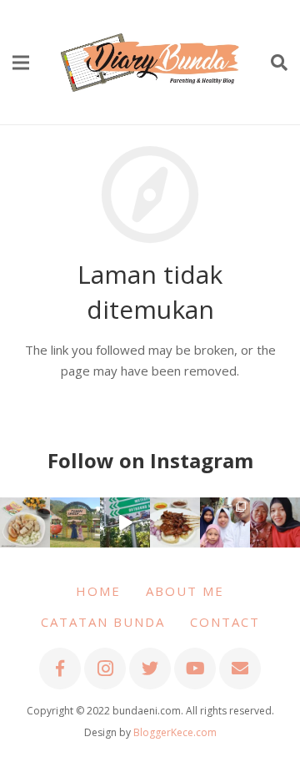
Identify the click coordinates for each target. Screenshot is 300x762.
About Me (185, 591)
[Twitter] (150, 668)
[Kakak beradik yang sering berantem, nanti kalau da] (75, 522)
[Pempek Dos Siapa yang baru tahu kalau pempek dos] (25, 522)
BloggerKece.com (175, 732)
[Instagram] (105, 668)
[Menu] (20, 62)
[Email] (240, 668)
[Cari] (279, 62)
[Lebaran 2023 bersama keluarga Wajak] (225, 522)
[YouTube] (195, 668)
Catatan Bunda (103, 621)
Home (98, 591)
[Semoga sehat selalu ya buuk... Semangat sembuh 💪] (275, 522)
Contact (225, 621)
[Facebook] (60, 668)
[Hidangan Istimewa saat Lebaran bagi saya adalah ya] (175, 522)
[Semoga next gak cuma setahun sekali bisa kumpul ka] (125, 522)
